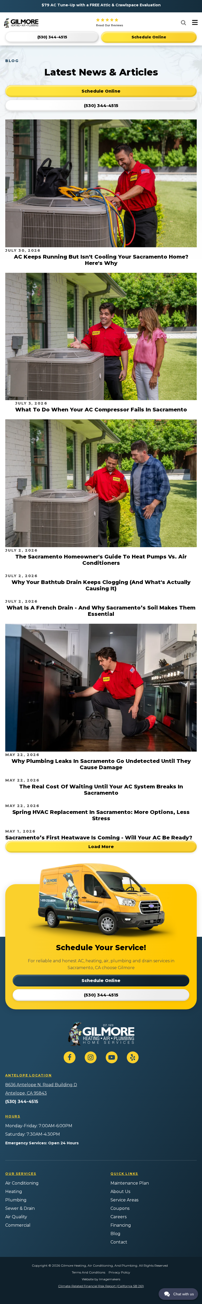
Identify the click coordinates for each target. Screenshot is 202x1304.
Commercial (18, 1225)
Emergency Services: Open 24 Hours (42, 1143)
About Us (120, 1191)
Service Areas (124, 1199)
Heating (13, 1191)
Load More (101, 846)
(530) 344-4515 (21, 1101)
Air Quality (16, 1216)
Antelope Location (28, 1075)
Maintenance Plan (129, 1183)
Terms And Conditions (88, 1272)
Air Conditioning (22, 1183)
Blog (115, 1233)
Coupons (119, 1208)
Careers (118, 1216)
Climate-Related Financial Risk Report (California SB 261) (101, 1286)
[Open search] (183, 22)
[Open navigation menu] (195, 23)
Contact (118, 1242)
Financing (120, 1225)
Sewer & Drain (20, 1208)
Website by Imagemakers (101, 1279)
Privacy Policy (119, 1272)
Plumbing (16, 1199)
